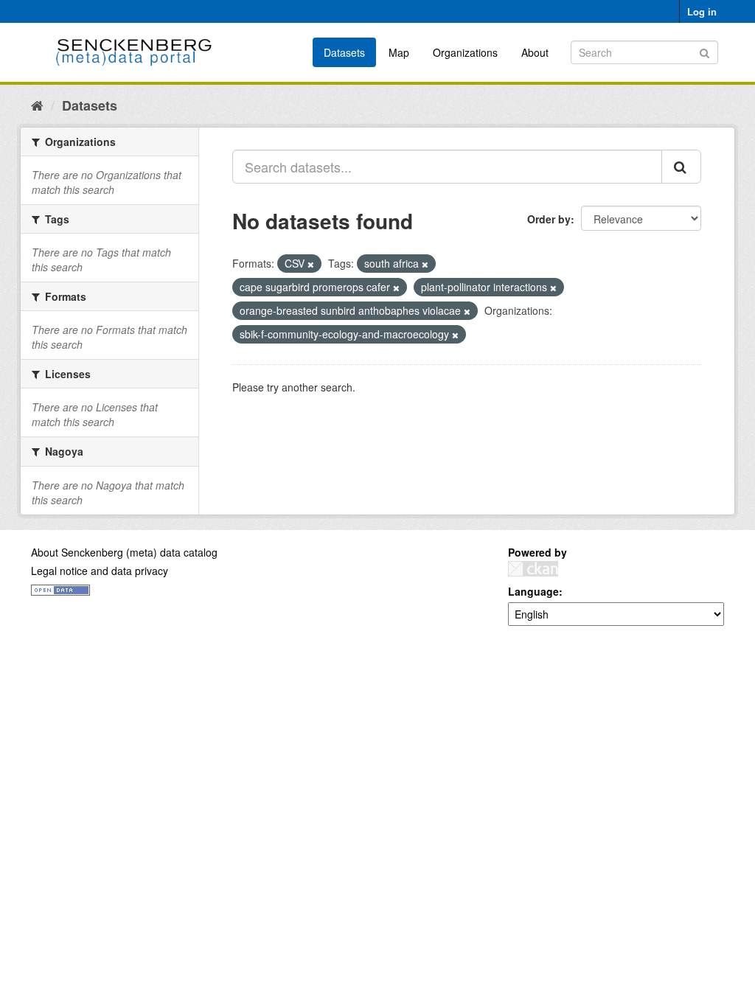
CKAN (533, 568)
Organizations (465, 52)
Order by (549, 219)
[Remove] (310, 264)
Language (533, 591)
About (535, 52)
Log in (702, 11)
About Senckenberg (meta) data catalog (124, 552)
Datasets (344, 52)
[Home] (37, 104)
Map (399, 52)
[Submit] (704, 51)
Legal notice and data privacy (99, 570)
